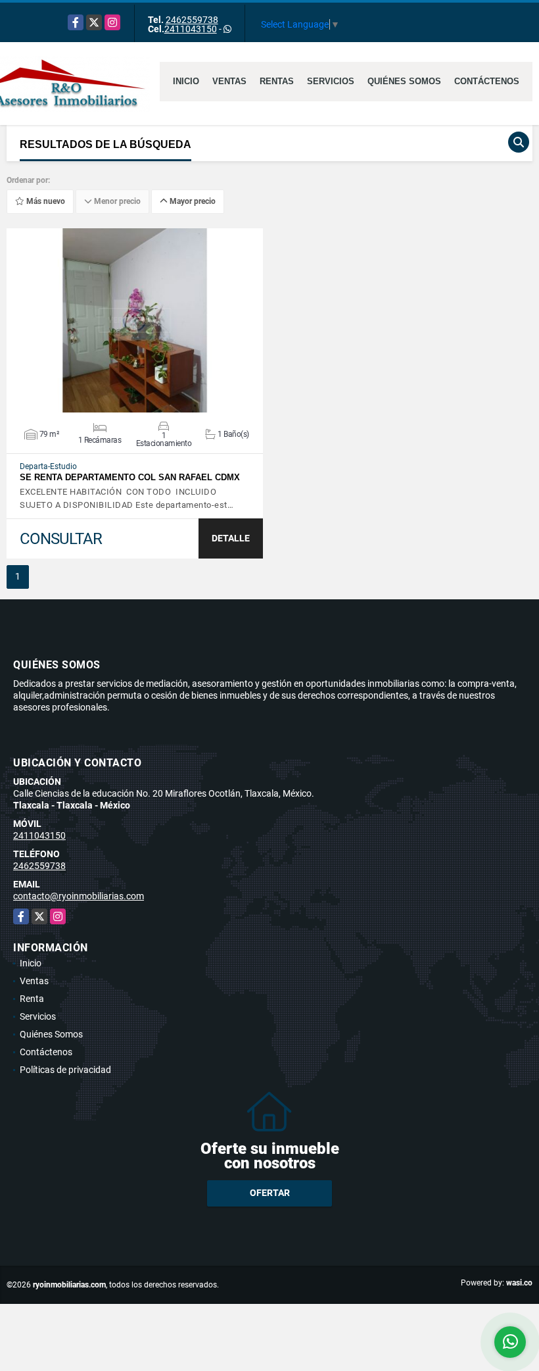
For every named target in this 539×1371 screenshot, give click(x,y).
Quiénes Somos (404, 81)
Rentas (277, 81)
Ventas (229, 81)
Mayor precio (192, 201)
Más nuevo (44, 201)
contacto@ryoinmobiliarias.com (78, 896)
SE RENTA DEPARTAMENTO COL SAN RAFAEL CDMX (130, 477)
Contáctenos (486, 81)
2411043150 (190, 29)
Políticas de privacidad (65, 1069)
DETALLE (231, 538)
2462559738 (192, 19)
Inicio (186, 81)
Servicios (330, 81)
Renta (32, 998)
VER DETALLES (135, 320)
